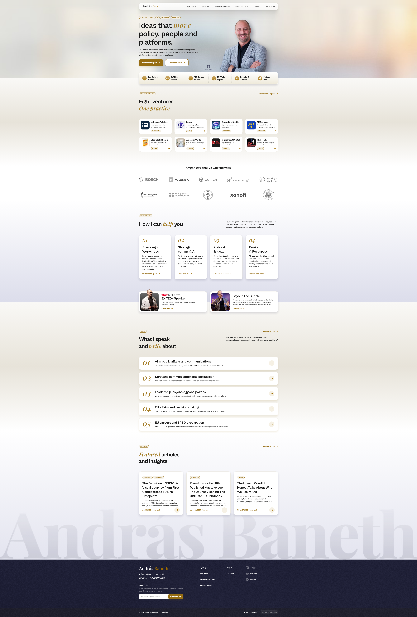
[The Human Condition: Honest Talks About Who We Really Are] (256, 493)
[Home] (153, 568)
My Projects (191, 6)
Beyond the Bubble (222, 6)
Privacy (245, 612)
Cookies (254, 612)
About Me (205, 6)
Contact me (270, 6)
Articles (256, 6)
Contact (230, 574)
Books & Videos (241, 6)
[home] (151, 6)
